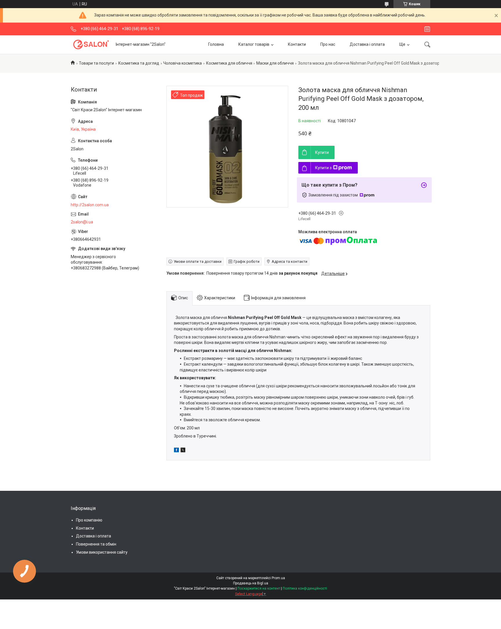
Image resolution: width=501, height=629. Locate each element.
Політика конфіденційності (305, 588)
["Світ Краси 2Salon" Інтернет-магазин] (91, 44)
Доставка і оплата (367, 44)
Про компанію (89, 520)
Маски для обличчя (275, 63)
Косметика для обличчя (229, 63)
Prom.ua (278, 578)
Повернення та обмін (96, 544)
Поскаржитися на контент (258, 588)
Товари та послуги (96, 63)
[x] (183, 450)
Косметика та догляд (138, 63)
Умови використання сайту (102, 552)
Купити (322, 152)
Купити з (323, 167)
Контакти (297, 44)
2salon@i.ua (82, 222)
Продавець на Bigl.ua (250, 583)
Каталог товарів (253, 44)
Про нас (327, 44)
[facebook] (176, 450)
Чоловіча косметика (182, 63)
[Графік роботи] (427, 29)
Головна (216, 44)
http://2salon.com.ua (90, 205)
